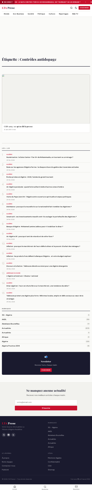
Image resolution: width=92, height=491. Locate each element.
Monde (6, 14)
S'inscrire (46, 408)
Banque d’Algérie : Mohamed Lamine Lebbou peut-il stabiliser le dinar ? (34, 227)
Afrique (5, 337)
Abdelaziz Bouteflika (10, 324)
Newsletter (76, 489)
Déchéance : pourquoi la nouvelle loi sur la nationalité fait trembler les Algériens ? (39, 207)
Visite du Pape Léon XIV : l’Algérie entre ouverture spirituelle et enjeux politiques (38, 197)
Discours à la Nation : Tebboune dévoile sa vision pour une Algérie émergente (37, 266)
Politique (41, 14)
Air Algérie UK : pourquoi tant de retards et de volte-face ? (30, 236)
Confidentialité (54, 462)
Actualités (6, 328)
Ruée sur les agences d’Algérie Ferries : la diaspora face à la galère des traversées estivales (42, 167)
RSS (88, 479)
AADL (4, 319)
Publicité (5, 470)
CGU (50, 466)
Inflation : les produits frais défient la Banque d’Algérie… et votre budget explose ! (38, 256)
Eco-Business (18, 14)
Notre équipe (7, 462)
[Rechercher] (71, 8)
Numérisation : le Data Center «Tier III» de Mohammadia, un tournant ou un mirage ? (42, 2)
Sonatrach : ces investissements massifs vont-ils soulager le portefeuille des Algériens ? (41, 217)
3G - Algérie (7, 315)
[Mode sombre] (76, 8)
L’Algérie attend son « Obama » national (22, 276)
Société (31, 14)
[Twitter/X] (4, 435)
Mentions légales (54, 458)
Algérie (5, 341)
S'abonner (84, 8)
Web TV (75, 14)
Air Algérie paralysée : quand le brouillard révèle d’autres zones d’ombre (35, 187)
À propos (5, 458)
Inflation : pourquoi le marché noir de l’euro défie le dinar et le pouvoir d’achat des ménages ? (43, 246)
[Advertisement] (46, 34)
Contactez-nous (8, 466)
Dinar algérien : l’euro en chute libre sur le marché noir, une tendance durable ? (37, 286)
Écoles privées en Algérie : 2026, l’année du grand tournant (29, 177)
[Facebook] (9, 435)
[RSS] (13, 435)
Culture (52, 14)
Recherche (45, 489)
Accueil (14, 489)
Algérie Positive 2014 (11, 346)
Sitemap (51, 470)
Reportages (63, 14)
